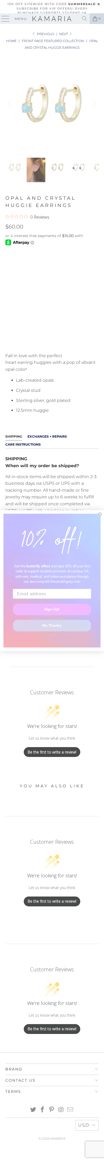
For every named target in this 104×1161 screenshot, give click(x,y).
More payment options (52, 342)
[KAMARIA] (52, 18)
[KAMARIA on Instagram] (61, 1110)
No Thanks (52, 626)
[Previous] (10, 103)
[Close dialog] (100, 514)
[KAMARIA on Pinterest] (52, 1110)
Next (64, 34)
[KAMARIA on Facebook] (42, 1110)
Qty (9, 289)
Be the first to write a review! (52, 752)
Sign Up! (51, 609)
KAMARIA (57, 1138)
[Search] (84, 18)
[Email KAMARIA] (70, 1110)
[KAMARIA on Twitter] (33, 1110)
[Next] (93, 103)
